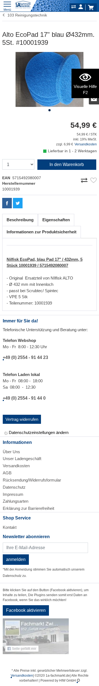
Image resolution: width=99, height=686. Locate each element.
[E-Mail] (94, 99)
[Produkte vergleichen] (73, 7)
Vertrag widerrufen (22, 419)
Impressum (13, 494)
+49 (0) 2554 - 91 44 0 (24, 398)
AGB (7, 473)
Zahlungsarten (15, 501)
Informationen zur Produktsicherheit (41, 231)
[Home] (23, 5)
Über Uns (11, 451)
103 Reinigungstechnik (26, 15)
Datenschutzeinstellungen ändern (38, 432)
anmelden (16, 559)
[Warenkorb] (90, 7)
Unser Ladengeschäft (22, 458)
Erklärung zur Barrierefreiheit (28, 508)
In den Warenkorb (67, 164)
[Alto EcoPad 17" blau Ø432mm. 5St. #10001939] (49, 79)
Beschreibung (20, 219)
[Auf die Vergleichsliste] (85, 179)
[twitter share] (18, 203)
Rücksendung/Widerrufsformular (32, 480)
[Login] (81, 7)
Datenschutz (14, 487)
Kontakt (9, 527)
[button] (49, 110)
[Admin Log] (78, 680)
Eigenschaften (56, 219)
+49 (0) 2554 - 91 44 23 (25, 357)
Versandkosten (86, 144)
